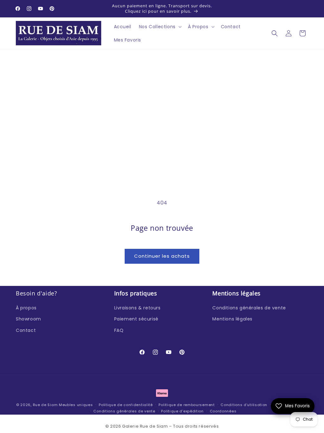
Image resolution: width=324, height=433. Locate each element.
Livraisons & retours (137, 308)
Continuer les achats (162, 256)
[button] (159, 26)
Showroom (28, 319)
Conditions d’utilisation (244, 404)
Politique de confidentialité (126, 404)
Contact (26, 330)
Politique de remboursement (187, 404)
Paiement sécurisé (136, 319)
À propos (26, 308)
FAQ (119, 330)
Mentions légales (232, 319)
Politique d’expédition (182, 411)
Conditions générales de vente (249, 308)
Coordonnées (223, 411)
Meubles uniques (76, 404)
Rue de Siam (45, 404)
